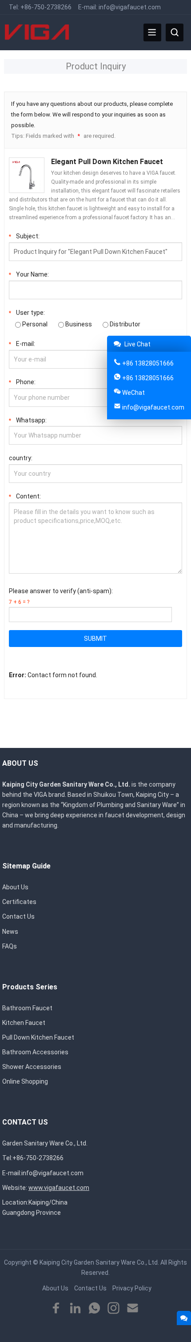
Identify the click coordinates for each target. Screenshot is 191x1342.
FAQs (9, 946)
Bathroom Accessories (35, 1052)
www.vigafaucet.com (58, 1187)
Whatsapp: (28, 420)
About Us (15, 887)
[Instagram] (113, 1308)
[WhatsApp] (94, 1308)
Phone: (22, 382)
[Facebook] (56, 1308)
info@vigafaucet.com (130, 7)
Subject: (24, 236)
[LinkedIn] (75, 1308)
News (10, 931)
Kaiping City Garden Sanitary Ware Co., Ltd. (99, 1262)
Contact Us (18, 916)
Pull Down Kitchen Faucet (38, 1037)
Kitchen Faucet (23, 1022)
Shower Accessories (31, 1066)
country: (20, 458)
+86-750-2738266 (46, 7)
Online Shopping (25, 1081)
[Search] (174, 32)
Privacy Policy (131, 1288)
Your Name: (29, 274)
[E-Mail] (132, 1308)
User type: (27, 312)
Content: (25, 496)
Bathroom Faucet (27, 1008)
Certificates (19, 901)
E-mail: (22, 343)
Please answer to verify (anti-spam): (61, 596)
